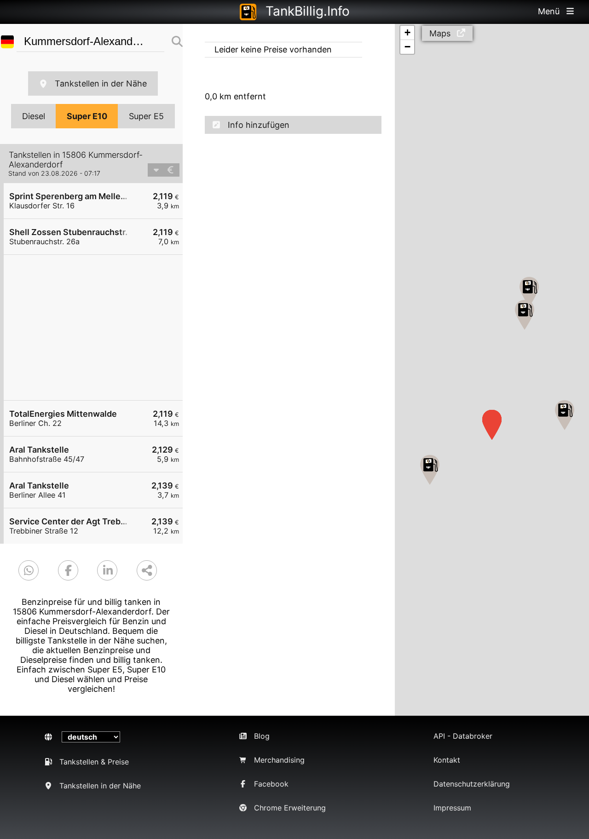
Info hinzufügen (258, 125)
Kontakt (446, 759)
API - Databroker (462, 736)
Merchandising (279, 759)
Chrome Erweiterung (290, 807)
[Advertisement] (97, 327)
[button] (429, 470)
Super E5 (146, 116)
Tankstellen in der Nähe (101, 83)
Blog (262, 736)
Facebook (271, 783)
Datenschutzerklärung (471, 783)
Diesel (33, 116)
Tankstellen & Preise (94, 761)
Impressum (452, 807)
